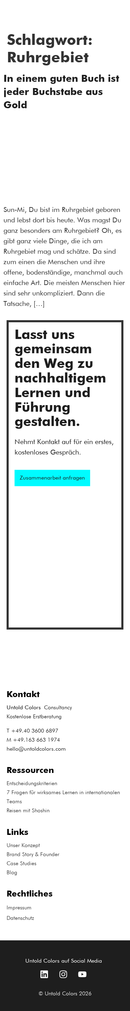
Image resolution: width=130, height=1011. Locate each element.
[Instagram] (63, 974)
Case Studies (21, 864)
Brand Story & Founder (33, 855)
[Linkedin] (44, 974)
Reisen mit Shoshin (28, 811)
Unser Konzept (23, 845)
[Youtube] (82, 974)
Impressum (19, 908)
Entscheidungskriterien (32, 784)
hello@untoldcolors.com (36, 749)
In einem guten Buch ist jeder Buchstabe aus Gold (61, 92)
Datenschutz (20, 918)
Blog (12, 873)
